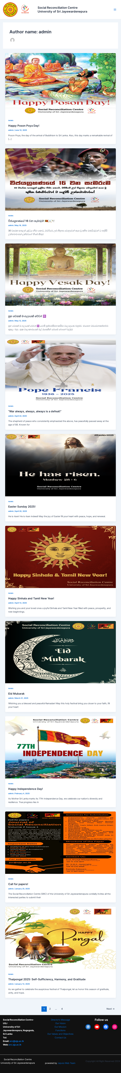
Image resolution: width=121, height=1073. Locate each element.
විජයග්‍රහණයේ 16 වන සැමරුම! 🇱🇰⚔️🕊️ (31, 220)
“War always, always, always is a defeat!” (34, 411)
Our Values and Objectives (60, 1034)
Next (111, 1008)
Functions (60, 1030)
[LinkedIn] (88, 1027)
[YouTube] (97, 1027)
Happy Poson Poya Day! (23, 125)
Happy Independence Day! (25, 788)
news (10, 120)
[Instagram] (114, 1027)
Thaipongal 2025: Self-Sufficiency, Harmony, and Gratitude (47, 979)
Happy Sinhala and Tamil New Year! (31, 598)
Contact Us (60, 1037)
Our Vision (60, 1023)
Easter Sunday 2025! (22, 506)
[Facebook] (105, 1027)
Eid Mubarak (16, 693)
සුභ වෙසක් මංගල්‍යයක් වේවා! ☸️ (27, 316)
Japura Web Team (67, 1063)
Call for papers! (18, 884)
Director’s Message (60, 1019)
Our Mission (60, 1027)
